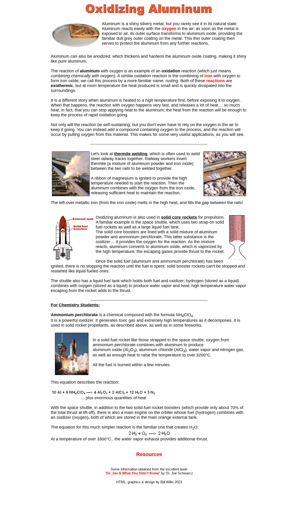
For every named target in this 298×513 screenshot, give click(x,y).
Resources (149, 454)
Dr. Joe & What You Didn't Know (132, 473)
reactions (215, 80)
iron (208, 76)
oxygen (169, 28)
